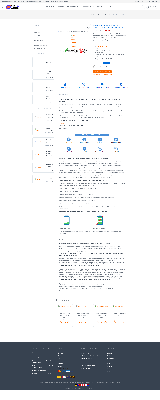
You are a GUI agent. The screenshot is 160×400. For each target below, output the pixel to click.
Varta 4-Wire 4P (86, 353)
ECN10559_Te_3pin (103, 46)
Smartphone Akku (102, 14)
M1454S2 (109, 363)
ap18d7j (63, 382)
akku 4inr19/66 (92, 382)
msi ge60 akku (101, 382)
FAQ (143, 1)
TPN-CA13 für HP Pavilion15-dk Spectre (49, 98)
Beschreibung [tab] (63, 94)
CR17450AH (110, 355)
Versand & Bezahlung (152, 1)
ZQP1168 (109, 366)
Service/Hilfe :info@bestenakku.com (102, 74)
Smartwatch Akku (38, 40)
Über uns (60, 353)
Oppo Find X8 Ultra (87, 358)
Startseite (93, 14)
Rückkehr (137, 1)
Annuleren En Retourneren (65, 355)
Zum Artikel (64, 322)
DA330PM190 (110, 358)
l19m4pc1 (117, 382)
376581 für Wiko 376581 (49, 177)
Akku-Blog (60, 363)
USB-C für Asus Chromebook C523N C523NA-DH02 (49, 60)
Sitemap (60, 366)
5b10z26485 (78, 382)
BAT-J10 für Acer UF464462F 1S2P (49, 85)
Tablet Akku (37, 35)
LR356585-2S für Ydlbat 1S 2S (49, 166)
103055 (109, 371)
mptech (58, 382)
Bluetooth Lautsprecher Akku (41, 45)
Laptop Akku (37, 32)
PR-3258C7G (62, 123)
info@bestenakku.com (10, 1)
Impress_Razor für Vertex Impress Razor (49, 128)
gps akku (84, 382)
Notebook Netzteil (38, 30)
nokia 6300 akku (110, 382)
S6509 (108, 368)
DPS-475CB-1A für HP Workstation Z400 (49, 141)
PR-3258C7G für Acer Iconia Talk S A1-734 (49, 116)
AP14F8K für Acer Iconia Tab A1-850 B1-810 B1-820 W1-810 (49, 153)
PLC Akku (36, 43)
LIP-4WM (109, 361)
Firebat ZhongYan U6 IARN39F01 (91, 355)
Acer (110, 14)
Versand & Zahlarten (63, 361)
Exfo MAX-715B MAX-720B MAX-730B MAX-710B (92, 362)
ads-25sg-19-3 (70, 382)
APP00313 (109, 353)
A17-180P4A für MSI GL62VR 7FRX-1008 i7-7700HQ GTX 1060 (49, 73)
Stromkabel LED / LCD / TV (41, 48)
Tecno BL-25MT (86, 368)
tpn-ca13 (52, 382)
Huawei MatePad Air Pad (89, 365)
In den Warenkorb (103, 71)
